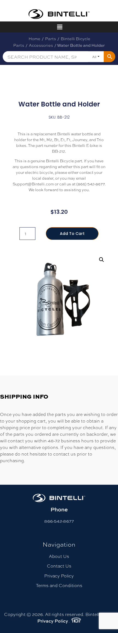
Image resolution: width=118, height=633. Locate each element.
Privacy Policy (59, 575)
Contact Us (59, 566)
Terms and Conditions (59, 585)
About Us (59, 556)
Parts (50, 38)
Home (34, 38)
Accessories (41, 45)
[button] (101, 260)
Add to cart (72, 233)
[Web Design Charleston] (76, 620)
